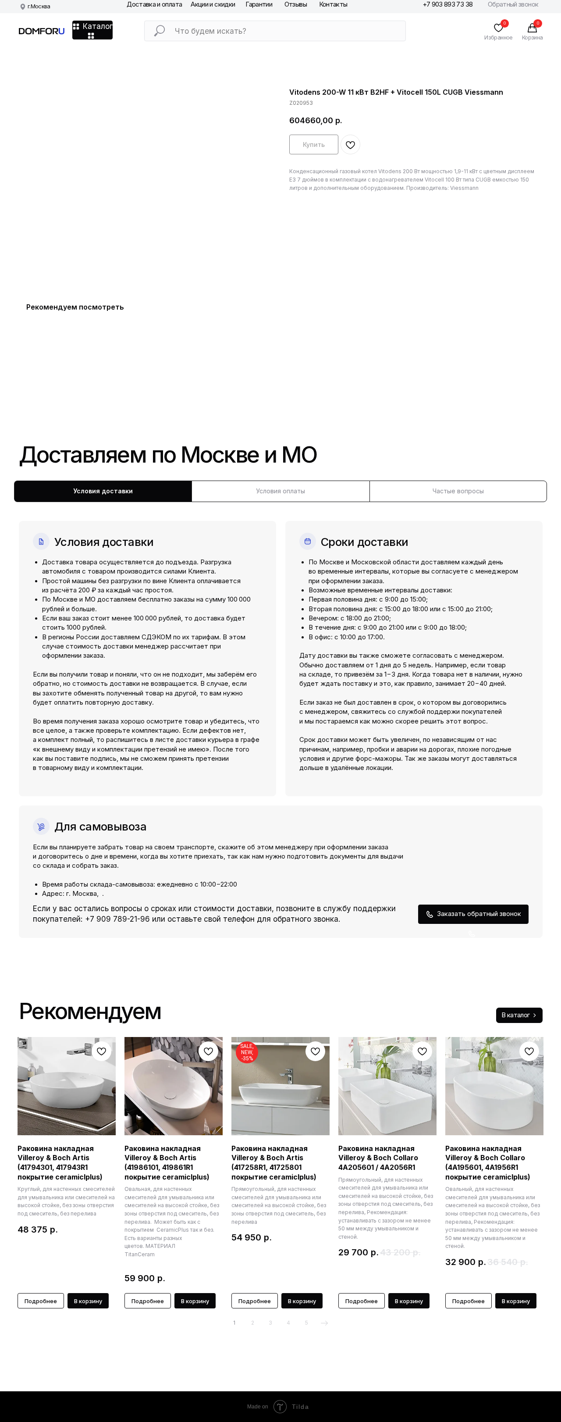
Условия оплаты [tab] (280, 491)
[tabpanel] (280, 720)
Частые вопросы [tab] (458, 491)
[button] (473, 914)
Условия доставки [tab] (103, 491)
